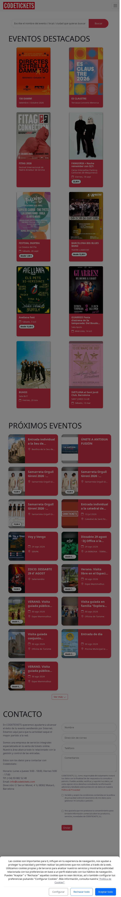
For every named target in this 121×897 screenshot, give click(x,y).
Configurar (58, 891)
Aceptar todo (105, 891)
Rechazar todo (81, 891)
